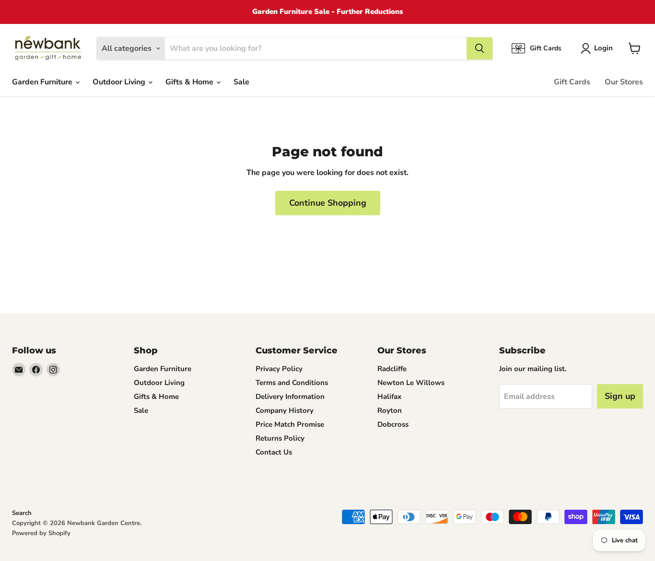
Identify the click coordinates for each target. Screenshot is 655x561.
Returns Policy (280, 438)
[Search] (479, 48)
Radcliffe (392, 369)
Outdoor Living (120, 82)
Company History (285, 410)
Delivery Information (290, 396)
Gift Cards (572, 82)
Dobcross (393, 424)
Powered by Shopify (41, 533)
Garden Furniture (43, 82)
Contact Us (274, 452)
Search (22, 513)
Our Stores (624, 82)
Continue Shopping (327, 203)
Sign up (620, 396)
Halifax (389, 396)
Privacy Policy (279, 369)
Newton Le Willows (410, 382)
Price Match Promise (290, 424)
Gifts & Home (190, 82)
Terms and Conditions (292, 382)
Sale (241, 82)
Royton (389, 410)
